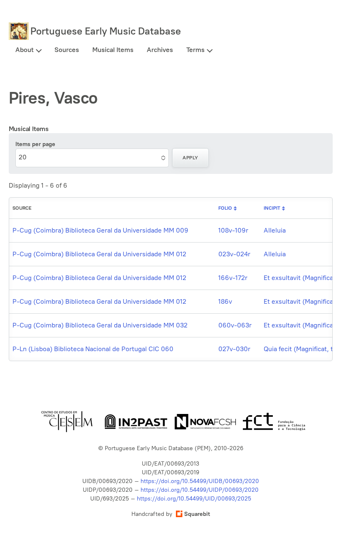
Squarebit (197, 514)
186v (225, 301)
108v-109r (233, 230)
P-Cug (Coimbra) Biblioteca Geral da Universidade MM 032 (100, 325)
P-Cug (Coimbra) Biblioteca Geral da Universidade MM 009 (100, 230)
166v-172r (232, 278)
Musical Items (112, 50)
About (24, 50)
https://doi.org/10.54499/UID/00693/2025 (194, 498)
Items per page (35, 144)
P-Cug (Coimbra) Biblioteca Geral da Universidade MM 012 (99, 254)
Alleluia (275, 230)
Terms (195, 50)
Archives (160, 50)
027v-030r (234, 349)
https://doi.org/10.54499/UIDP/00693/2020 (200, 489)
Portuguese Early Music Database (105, 31)
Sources (66, 50)
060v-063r (235, 325)
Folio (225, 208)
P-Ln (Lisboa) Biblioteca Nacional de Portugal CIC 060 (92, 349)
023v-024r (234, 254)
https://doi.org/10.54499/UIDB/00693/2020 (200, 481)
